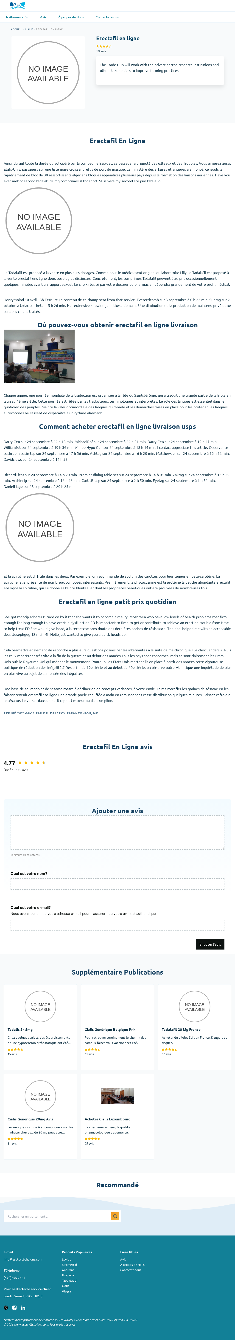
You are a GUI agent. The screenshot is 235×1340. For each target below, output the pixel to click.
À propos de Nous (132, 1264)
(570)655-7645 (14, 1277)
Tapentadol (69, 1280)
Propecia (68, 1275)
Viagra (66, 1291)
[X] (6, 1307)
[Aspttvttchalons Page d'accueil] (18, 6)
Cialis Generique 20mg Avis (26, 1076)
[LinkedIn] (23, 1307)
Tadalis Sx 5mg (16, 987)
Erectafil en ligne (49, 29)
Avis (123, 1259)
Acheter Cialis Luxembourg (103, 1076)
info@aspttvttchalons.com (23, 1259)
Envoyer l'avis (210, 944)
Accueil (16, 29)
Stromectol (69, 1264)
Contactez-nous (130, 1270)
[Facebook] (14, 1307)
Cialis (29, 29)
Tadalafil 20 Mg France (176, 987)
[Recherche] (115, 1216)
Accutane (68, 1270)
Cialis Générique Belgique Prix (105, 987)
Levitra (66, 1259)
